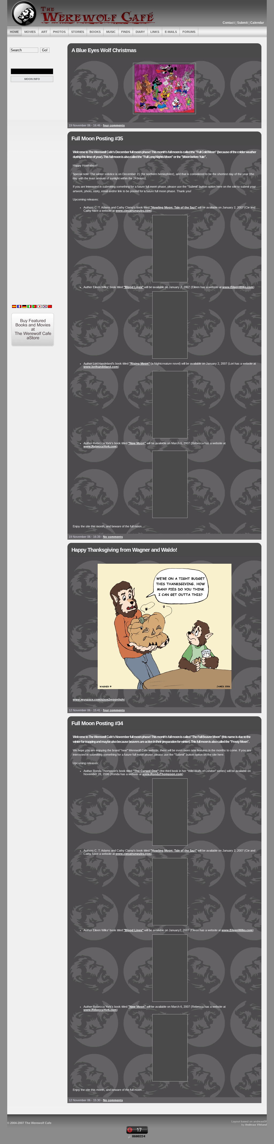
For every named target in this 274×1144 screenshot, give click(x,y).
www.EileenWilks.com (237, 287)
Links (154, 31)
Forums (188, 31)
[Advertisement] (33, 109)
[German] (24, 306)
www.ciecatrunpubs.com (133, 210)
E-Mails (171, 31)
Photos (59, 31)
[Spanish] (14, 306)
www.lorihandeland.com (100, 366)
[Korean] (45, 306)
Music (111, 31)
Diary (140, 31)
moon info (32, 79)
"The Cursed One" (146, 770)
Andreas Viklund (256, 1124)
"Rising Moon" (139, 363)
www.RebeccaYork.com (100, 446)
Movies (30, 31)
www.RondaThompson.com (162, 774)
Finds (125, 31)
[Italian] (29, 306)
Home (14, 31)
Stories (77, 31)
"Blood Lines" (133, 287)
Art (44, 31)
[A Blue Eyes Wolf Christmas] (164, 115)
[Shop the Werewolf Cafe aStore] (32, 345)
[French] (19, 306)
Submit (242, 23)
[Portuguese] (34, 306)
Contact (229, 23)
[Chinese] (50, 306)
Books (95, 31)
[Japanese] (39, 306)
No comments (113, 536)
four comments (114, 125)
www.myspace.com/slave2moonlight (99, 699)
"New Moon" (137, 443)
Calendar (257, 23)
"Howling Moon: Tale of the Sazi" (173, 207)
